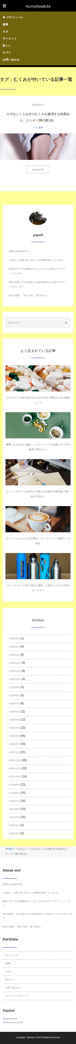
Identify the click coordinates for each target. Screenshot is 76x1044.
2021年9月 (14, 785)
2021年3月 (14, 833)
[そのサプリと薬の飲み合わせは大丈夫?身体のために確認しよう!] (38, 378)
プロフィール (14, 17)
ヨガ (5, 31)
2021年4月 (14, 825)
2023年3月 (14, 638)
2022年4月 (14, 728)
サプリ (7, 52)
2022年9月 (14, 687)
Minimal (30, 1037)
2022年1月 (14, 752)
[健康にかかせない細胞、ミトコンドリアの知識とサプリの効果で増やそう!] (38, 425)
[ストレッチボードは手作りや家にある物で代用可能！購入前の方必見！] (38, 472)
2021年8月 (14, 793)
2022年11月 (15, 671)
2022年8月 (14, 695)
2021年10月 (15, 776)
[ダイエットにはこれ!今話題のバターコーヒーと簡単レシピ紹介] (38, 519)
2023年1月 (14, 655)
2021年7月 (14, 801)
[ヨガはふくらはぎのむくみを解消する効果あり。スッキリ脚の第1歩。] (38, 146)
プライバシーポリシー (16, 996)
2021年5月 (14, 817)
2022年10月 (15, 679)
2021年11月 (15, 768)
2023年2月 (14, 647)
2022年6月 (14, 711)
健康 (5, 24)
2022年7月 (14, 703)
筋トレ (7, 45)
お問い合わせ (11, 59)
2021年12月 (15, 760)
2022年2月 (14, 744)
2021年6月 (14, 809)
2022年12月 (15, 663)
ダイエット (10, 38)
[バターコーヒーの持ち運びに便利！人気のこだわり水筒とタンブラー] (38, 566)
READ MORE (38, 170)
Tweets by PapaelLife (13, 1022)
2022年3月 (14, 736)
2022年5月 (14, 720)
